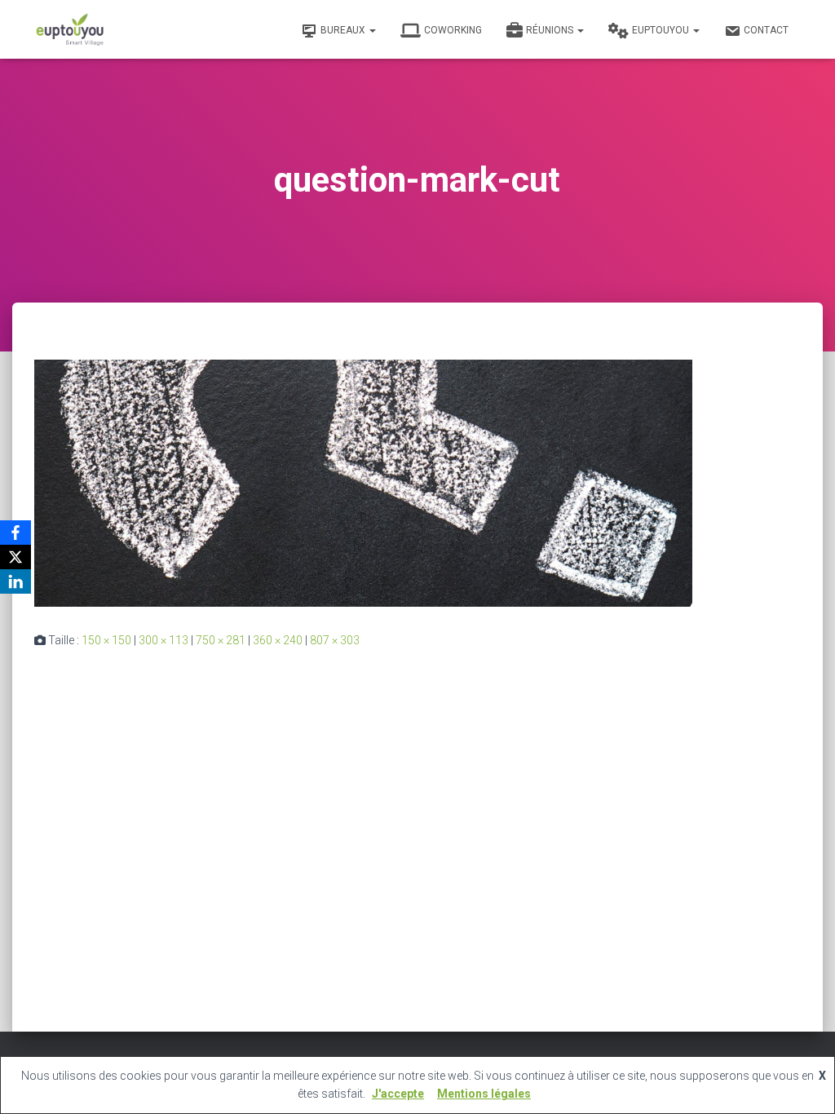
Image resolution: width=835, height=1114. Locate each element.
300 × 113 (163, 640)
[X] (15, 557)
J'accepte (398, 1093)
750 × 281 (220, 640)
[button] (372, 30)
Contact (766, 30)
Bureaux (344, 30)
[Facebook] (15, 532)
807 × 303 (335, 640)
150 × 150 (106, 640)
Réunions (551, 30)
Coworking (453, 30)
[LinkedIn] (15, 581)
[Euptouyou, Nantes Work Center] (70, 29)
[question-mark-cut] (363, 481)
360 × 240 (278, 640)
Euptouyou (661, 30)
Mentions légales (484, 1093)
